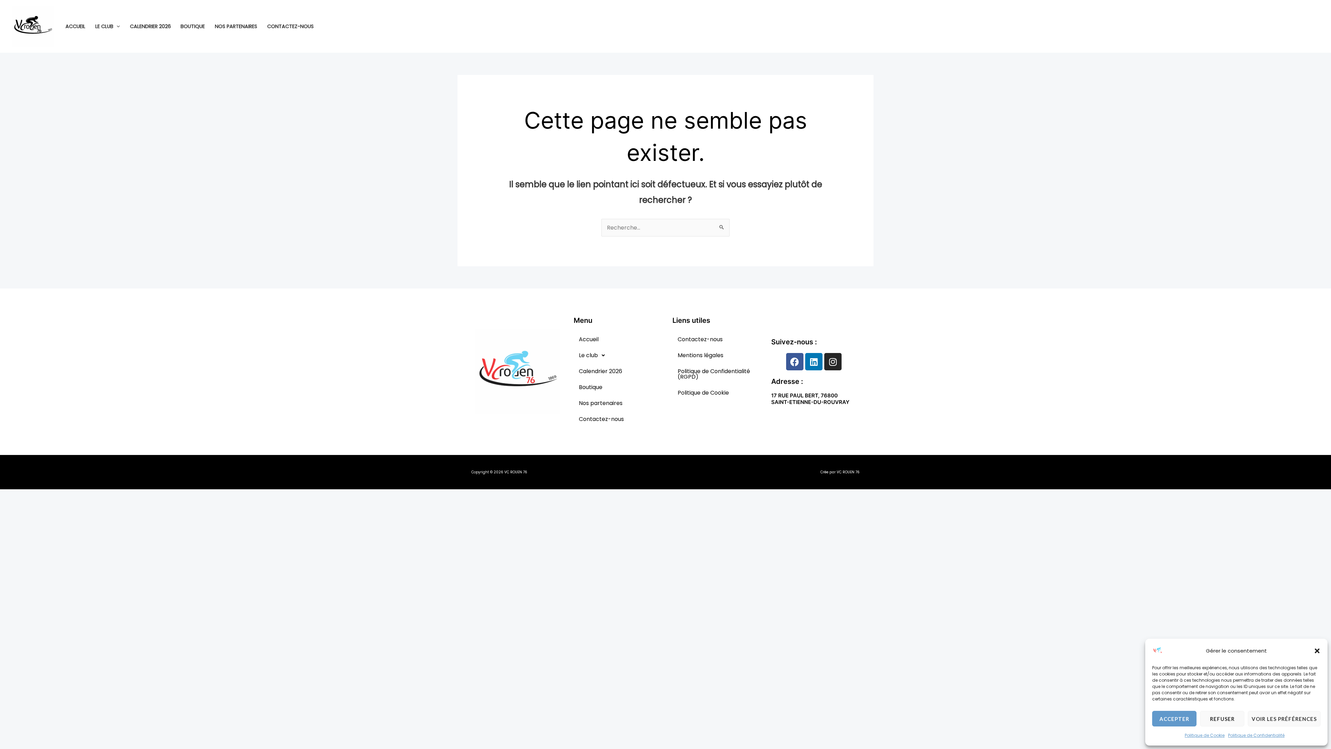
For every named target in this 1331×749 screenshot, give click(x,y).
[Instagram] (1305, 27)
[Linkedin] (1316, 27)
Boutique (193, 26)
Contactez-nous (290, 26)
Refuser (1222, 719)
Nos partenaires (236, 26)
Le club (104, 26)
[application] (116, 26)
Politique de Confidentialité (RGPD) (714, 374)
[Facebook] (1295, 27)
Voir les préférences (1284, 719)
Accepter (1174, 719)
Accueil (75, 26)
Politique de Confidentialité (1256, 735)
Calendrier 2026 (150, 26)
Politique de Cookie (1205, 735)
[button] (1317, 650)
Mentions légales (700, 355)
